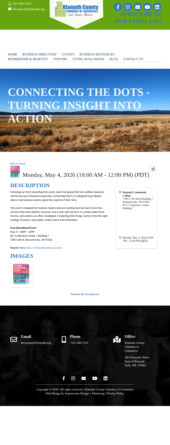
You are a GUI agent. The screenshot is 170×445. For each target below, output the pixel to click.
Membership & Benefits (28, 59)
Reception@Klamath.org (28, 9)
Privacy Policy (115, 393)
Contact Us (133, 59)
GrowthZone (92, 294)
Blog (113, 59)
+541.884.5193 (79, 342)
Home (12, 54)
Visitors (60, 59)
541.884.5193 (21, 3)
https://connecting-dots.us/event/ (44, 248)
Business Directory (39, 54)
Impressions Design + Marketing (84, 393)
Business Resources (97, 54)
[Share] (153, 169)
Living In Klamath (88, 59)
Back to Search (17, 163)
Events (68, 54)
